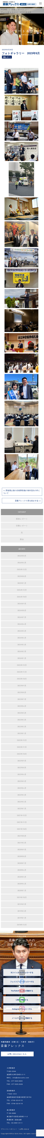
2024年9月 (22, 604)
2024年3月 (22, 645)
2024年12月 (22, 590)
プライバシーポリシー (9, 1129)
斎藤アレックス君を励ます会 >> (28, 500)
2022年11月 (22, 747)
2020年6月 (22, 870)
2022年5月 (22, 781)
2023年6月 (22, 706)
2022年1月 (22, 809)
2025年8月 (22, 576)
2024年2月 (22, 651)
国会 (22, 539)
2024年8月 (22, 610)
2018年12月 (22, 925)
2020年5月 (22, 877)
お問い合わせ (24, 1129)
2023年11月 (22, 672)
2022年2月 (22, 802)
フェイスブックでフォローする (22, 981)
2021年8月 (22, 836)
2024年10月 (22, 597)
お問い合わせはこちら (17, 1054)
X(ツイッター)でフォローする (22, 972)
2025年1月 (22, 583)
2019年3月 (22, 911)
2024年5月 (22, 631)
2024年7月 (22, 617)
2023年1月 (22, 733)
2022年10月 (22, 754)
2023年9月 (22, 686)
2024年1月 (22, 658)
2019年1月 (22, 918)
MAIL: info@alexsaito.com (18, 1078)
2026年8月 (22, 556)
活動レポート (7, 57)
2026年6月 (22, 563)
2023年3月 (22, 720)
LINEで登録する (22, 1000)
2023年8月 (22, 692)
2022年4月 (22, 788)
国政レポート (22, 519)
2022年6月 (22, 774)
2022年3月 (22, 795)
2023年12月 (22, 665)
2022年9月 (22, 761)
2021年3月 (22, 843)
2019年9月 (22, 904)
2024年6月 (22, 624)
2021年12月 (22, 815)
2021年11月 (22, 822)
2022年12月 (22, 740)
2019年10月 (22, 897)
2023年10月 (22, 679)
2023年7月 (22, 699)
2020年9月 (22, 850)
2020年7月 (22, 863)
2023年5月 (22, 713)
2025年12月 (22, 569)
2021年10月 (22, 829)
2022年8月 (22, 768)
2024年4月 (22, 638)
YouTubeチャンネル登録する (22, 990)
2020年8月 (22, 856)
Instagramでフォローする (22, 1009)
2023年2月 (22, 727)
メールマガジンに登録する (22, 1018)
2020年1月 (22, 891)
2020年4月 (22, 884)
